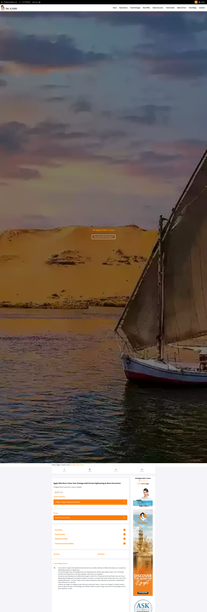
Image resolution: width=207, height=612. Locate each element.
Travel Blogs (192, 8)
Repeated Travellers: (61, 539)
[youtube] (40, 2)
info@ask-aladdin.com (10, 2)
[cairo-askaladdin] (143, 553)
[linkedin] (37, 2)
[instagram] (38, 2)
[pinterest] (35, 2)
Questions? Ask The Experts (103, 237)
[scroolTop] (204, 609)
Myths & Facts (181, 8)
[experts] (143, 497)
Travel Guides (170, 8)
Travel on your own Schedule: (64, 543)
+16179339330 (26, 2)
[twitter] (34, 2)
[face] (32, 2)
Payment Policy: (60, 534)
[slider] (143, 480)
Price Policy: (59, 530)
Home (115, 8)
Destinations (123, 8)
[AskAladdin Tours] (9, 8)
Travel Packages (135, 8)
